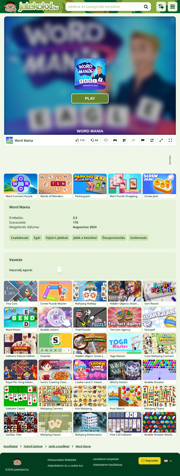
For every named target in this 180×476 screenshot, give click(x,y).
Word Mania (83, 446)
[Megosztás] (133, 140)
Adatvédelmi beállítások (107, 465)
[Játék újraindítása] (152, 140)
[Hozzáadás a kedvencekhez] (106, 140)
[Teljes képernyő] (170, 140)
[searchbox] (108, 6)
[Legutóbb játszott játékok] (161, 6)
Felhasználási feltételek (62, 460)
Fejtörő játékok (57, 238)
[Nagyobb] (161, 140)
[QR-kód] (124, 140)
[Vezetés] (115, 140)
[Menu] (172, 6)
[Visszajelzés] (142, 140)
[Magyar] (168, 461)
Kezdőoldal (11, 446)
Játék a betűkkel (85, 238)
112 (80, 139)
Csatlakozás (20, 238)
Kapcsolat (152, 460)
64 (94, 139)
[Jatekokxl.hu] (31, 6)
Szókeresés (138, 238)
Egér (37, 238)
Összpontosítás (113, 238)
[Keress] (146, 7)
